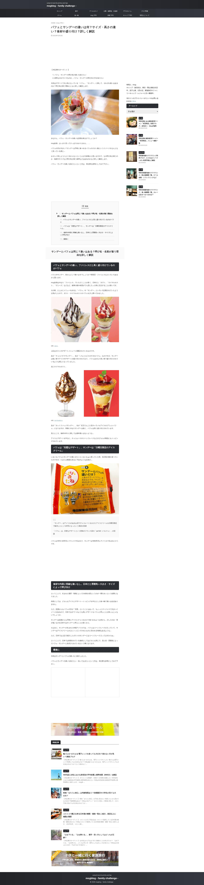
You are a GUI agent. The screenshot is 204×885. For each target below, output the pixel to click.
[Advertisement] (85, 52)
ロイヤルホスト (59, 420)
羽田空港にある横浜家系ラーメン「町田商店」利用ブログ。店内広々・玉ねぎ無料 (148, 123)
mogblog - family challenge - (61, 6)
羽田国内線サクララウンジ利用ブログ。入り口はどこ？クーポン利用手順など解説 (148, 158)
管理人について (144, 15)
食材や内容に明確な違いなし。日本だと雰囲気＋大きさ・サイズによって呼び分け (86, 233)
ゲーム (59, 15)
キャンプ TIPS (127, 15)
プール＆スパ (93, 11)
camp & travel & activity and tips (102, 875)
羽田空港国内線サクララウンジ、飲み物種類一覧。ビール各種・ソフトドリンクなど (148, 175)
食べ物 (76, 15)
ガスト (56, 346)
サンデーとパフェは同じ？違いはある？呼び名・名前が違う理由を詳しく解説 (85, 214)
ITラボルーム (127, 11)
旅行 (76, 11)
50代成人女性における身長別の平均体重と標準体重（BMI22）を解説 (90, 775)
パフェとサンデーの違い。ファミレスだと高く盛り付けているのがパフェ (87, 221)
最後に (64, 239)
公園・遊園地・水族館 (110, 11)
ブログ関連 (144, 11)
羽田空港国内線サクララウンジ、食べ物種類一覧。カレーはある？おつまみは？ (148, 192)
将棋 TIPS (111, 15)
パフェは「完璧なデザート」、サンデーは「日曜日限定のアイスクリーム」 (86, 227)
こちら (133, 101)
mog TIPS (93, 15)
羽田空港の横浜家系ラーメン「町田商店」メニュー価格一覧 (148, 140)
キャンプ (59, 11)
